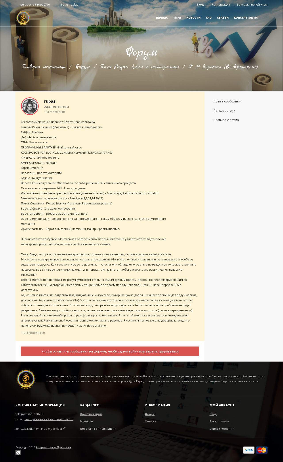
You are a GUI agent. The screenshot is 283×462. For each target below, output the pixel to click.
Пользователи (224, 110)
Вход (213, 414)
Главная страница (44, 66)
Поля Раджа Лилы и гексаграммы (139, 66)
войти (133, 351)
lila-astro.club (69, 4)
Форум (82, 66)
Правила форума (226, 120)
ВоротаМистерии (49, 173)
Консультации (91, 414)
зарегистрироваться (162, 351)
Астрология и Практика (53, 447)
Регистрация (219, 421)
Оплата (150, 421)
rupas (49, 101)
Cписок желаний (222, 429)
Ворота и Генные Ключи (98, 429)
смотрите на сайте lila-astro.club (49, 419)
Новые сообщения (227, 101)
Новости (86, 421)
